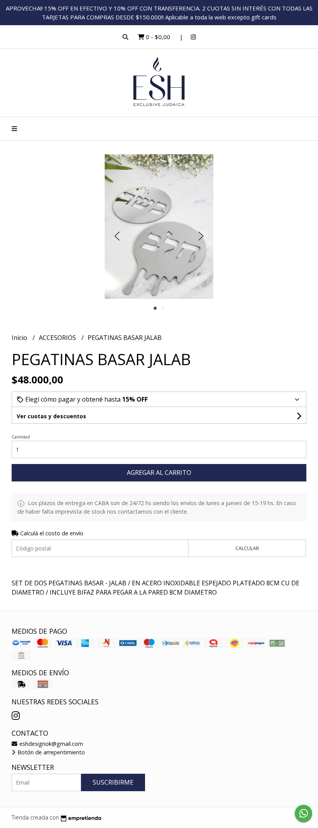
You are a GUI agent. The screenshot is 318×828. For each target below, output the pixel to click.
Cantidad (21, 437)
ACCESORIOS (58, 337)
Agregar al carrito (159, 472)
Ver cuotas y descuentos (51, 416)
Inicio (20, 337)
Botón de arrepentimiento (50, 752)
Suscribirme (113, 782)
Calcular (247, 548)
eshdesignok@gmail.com (50, 743)
